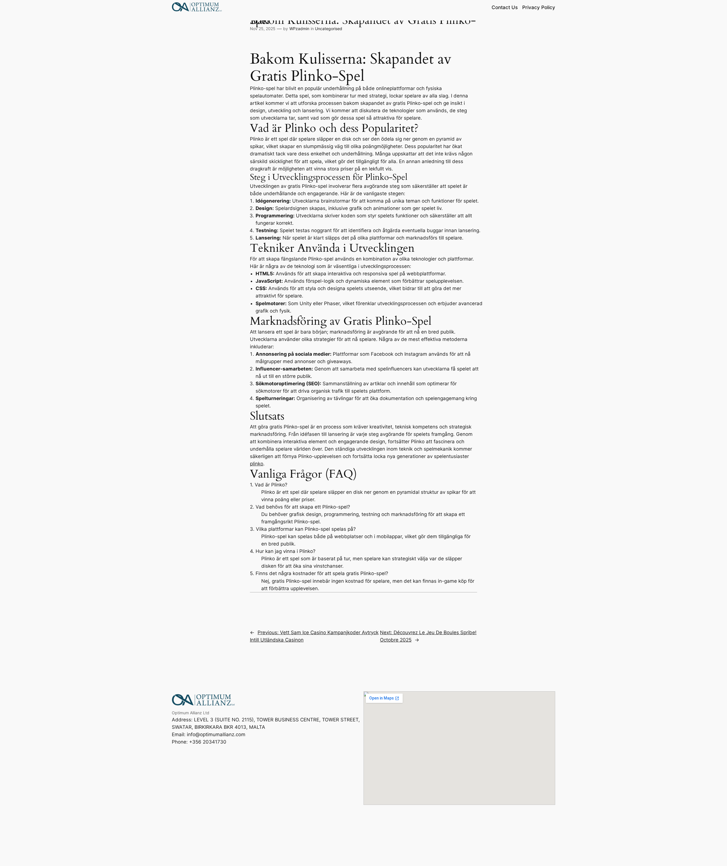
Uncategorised (328, 28)
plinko (256, 464)
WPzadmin (299, 28)
